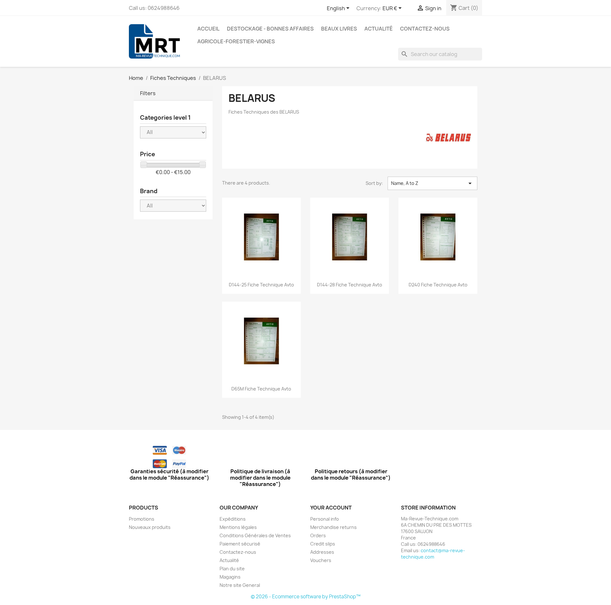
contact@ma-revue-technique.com (433, 553)
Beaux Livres (339, 28)
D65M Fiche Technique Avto (261, 389)
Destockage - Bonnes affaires (270, 28)
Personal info (324, 519)
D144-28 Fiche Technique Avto (349, 285)
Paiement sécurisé (240, 544)
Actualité (378, 28)
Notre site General (240, 585)
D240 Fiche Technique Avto (438, 285)
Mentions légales (238, 527)
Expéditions (233, 519)
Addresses (322, 552)
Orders (318, 535)
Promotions (141, 519)
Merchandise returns (333, 527)
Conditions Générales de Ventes (255, 535)
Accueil (208, 28)
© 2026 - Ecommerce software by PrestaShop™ (306, 596)
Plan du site (232, 569)
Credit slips (322, 544)
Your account (331, 507)
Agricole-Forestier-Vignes (236, 41)
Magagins (230, 577)
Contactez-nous (425, 28)
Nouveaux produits (150, 527)
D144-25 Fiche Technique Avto (261, 285)
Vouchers (320, 560)
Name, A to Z (432, 183)
